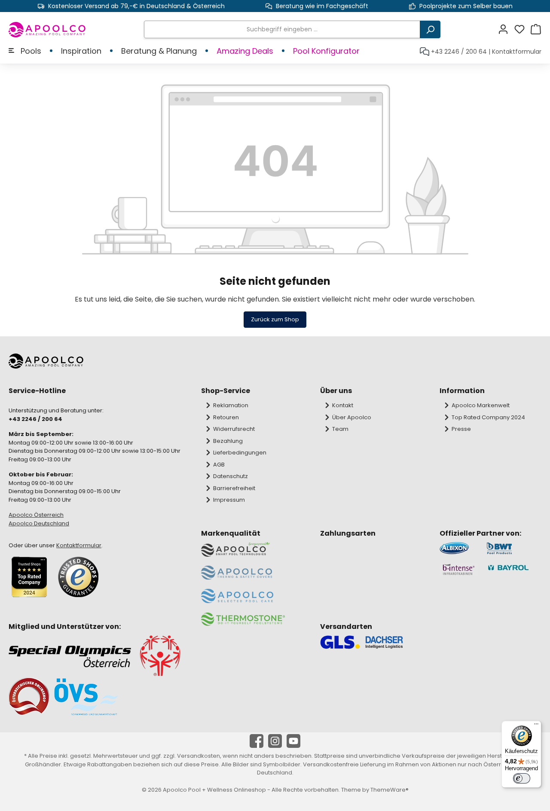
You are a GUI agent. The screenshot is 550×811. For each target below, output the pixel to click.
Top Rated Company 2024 (488, 417)
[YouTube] (293, 741)
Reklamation (230, 405)
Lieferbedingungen (239, 452)
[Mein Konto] (506, 29)
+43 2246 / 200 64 (459, 51)
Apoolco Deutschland (39, 523)
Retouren (226, 417)
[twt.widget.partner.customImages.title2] (513, 548)
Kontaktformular (516, 51)
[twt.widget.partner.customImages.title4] (513, 569)
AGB (219, 464)
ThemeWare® (389, 790)
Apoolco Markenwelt (481, 405)
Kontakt (342, 405)
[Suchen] (430, 29)
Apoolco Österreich (36, 515)
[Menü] (536, 726)
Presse (461, 429)
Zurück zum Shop (275, 319)
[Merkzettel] (522, 29)
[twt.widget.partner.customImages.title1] (459, 548)
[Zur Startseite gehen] (47, 29)
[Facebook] (256, 741)
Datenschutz (230, 476)
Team (340, 429)
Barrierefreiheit (234, 488)
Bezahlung (228, 441)
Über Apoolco (351, 417)
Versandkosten (198, 756)
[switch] (521, 778)
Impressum (229, 500)
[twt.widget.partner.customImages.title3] (459, 569)
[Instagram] (275, 741)
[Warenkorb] (535, 29)
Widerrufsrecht (234, 429)
